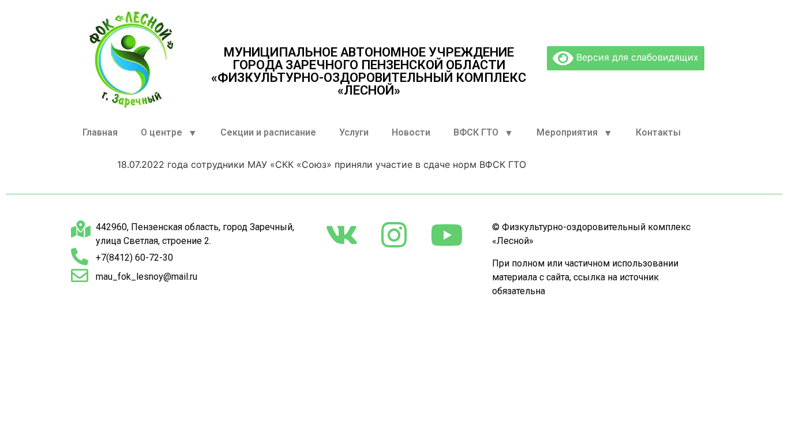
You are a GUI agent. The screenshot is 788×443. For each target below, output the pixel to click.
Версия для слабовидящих (636, 57)
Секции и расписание (268, 132)
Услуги (354, 132)
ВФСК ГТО (475, 132)
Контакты (658, 132)
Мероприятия (567, 132)
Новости (411, 132)
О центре (161, 132)
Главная (100, 132)
